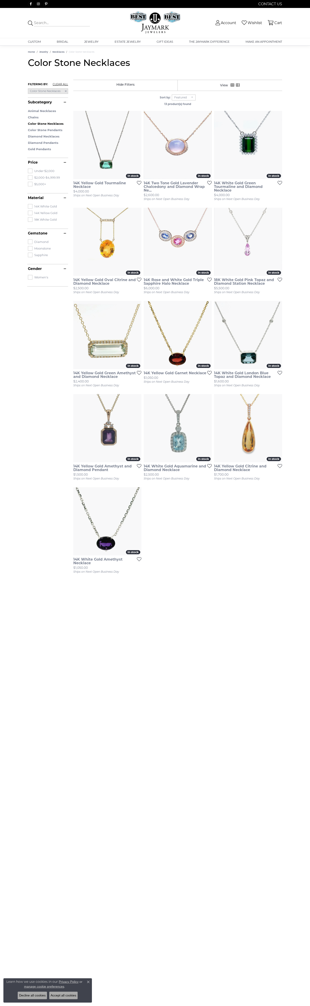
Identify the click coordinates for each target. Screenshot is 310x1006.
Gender (35, 269)
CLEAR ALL (60, 84)
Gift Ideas (165, 41)
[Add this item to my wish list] (137, 182)
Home (31, 51)
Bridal (62, 41)
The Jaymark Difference (209, 41)
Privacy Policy (69, 982)
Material (36, 198)
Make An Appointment (264, 41)
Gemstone (37, 233)
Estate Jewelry (128, 41)
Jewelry (91, 41)
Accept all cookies (63, 995)
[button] (225, 22)
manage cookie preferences (44, 986)
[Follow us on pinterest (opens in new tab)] (46, 4)
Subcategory (40, 102)
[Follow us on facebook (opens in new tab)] (30, 4)
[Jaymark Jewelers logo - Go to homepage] (155, 23)
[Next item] (136, 145)
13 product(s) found (177, 104)
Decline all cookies (32, 995)
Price (33, 162)
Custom (34, 41)
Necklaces (58, 51)
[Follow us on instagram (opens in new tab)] (38, 4)
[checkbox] (41, 171)
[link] (269, 4)
